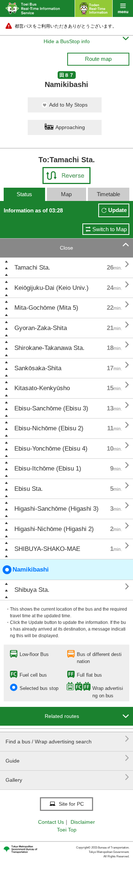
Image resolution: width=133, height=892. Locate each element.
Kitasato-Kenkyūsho (42, 388)
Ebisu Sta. (28, 488)
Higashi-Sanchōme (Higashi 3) (56, 508)
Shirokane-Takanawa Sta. (49, 347)
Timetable (108, 194)
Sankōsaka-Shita (37, 368)
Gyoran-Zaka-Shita (40, 328)
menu (123, 8)
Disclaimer (83, 822)
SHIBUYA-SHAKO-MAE (47, 548)
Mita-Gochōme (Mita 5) (46, 307)
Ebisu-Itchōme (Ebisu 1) (47, 468)
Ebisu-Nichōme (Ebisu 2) (48, 428)
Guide (67, 758)
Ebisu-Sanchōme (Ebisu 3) (51, 408)
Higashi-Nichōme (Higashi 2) (54, 528)
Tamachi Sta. (32, 267)
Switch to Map (109, 229)
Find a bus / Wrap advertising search (67, 738)
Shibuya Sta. (32, 589)
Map (66, 194)
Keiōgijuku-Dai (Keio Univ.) (51, 287)
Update (117, 210)
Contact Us (51, 822)
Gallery (67, 777)
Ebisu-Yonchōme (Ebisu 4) (51, 448)
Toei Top (66, 830)
